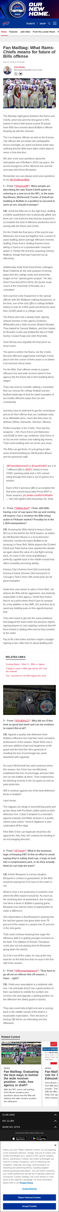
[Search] (49, 23)
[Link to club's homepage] (6, 22)
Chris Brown (19, 67)
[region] (29, 1176)
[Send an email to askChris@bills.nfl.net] (20, 74)
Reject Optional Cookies (29, 1197)
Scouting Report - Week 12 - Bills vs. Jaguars (27, 664)
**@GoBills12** (22, 723)
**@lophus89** (22, 185)
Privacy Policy (25, 1182)
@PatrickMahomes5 (17, 465)
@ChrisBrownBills (19, 179)
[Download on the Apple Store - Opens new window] (18, 1138)
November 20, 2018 (42, 498)
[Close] (55, 1145)
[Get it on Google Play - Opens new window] (39, 1139)
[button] (29, 702)
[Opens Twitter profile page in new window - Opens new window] (16, 74)
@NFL (29, 469)
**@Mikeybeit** (22, 507)
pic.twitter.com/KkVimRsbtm (38, 495)
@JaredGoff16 (39, 465)
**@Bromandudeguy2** (26, 973)
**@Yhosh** (20, 853)
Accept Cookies (29, 1206)
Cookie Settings (29, 1188)
